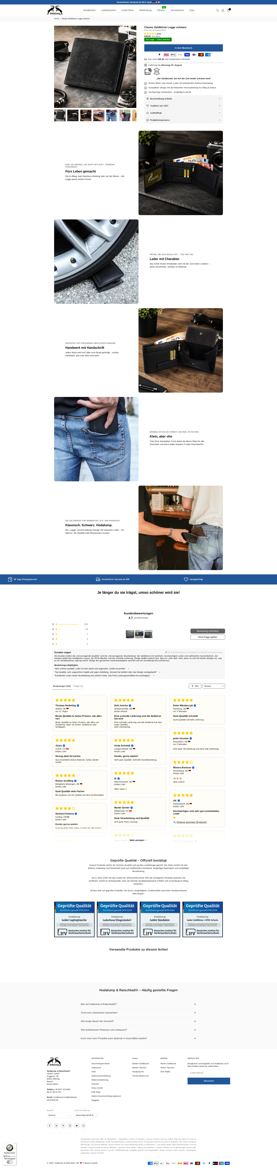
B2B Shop (95, 1092)
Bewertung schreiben (208, 631)
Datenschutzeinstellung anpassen (106, 1096)
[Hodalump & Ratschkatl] (55, 10)
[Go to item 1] (130, 634)
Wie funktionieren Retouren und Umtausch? (104, 1030)
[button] (129, 66)
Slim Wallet (165, 1072)
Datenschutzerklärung (101, 1076)
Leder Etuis (128, 10)
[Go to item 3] (148, 634)
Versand (95, 1084)
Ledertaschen (108, 10)
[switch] (10, 1162)
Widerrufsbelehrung (99, 1080)
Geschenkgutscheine (100, 1063)
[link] (50, 579)
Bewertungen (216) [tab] (62, 686)
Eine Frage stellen (207, 637)
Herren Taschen (167, 1068)
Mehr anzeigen (137, 840)
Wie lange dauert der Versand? (97, 1021)
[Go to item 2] (139, 634)
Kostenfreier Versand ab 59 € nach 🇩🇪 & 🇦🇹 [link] (138, 2)
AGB (93, 1072)
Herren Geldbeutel (168, 1063)
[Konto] (223, 10)
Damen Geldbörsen (140, 1063)
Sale (192, 10)
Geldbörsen (89, 10)
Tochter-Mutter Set (140, 1076)
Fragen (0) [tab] (78, 686)
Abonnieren (209, 1081)
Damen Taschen (139, 1068)
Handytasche (138, 1072)
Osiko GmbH (97, 1088)
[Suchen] (217, 10)
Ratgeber (95, 1100)
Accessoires (177, 10)
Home (56, 19)
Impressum (96, 1068)
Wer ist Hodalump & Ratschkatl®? (99, 1004)
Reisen (161, 8)
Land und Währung (82, 1110)
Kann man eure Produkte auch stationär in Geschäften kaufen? (114, 1038)
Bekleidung (146, 10)
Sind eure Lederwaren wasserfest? (99, 1012)
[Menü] (14, 1144)
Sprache (50, 1110)
